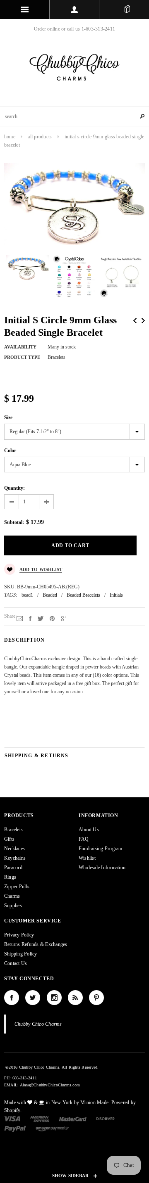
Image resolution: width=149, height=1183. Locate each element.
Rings (10, 877)
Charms (12, 896)
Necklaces (14, 848)
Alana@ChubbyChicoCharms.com (50, 1085)
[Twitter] (40, 618)
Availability (20, 346)
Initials (116, 595)
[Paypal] (15, 1128)
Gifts (9, 839)
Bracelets (13, 829)
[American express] (39, 1118)
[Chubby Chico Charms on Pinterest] (96, 997)
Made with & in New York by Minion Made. (57, 1102)
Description (24, 640)
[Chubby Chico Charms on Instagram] (54, 997)
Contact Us (15, 963)
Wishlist (87, 858)
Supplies (13, 905)
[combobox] (74, 116)
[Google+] (63, 618)
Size (8, 417)
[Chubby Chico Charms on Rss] (75, 997)
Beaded (50, 595)
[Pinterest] (52, 618)
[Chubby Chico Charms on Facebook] (11, 997)
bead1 (27, 595)
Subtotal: (14, 522)
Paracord (13, 867)
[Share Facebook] (30, 618)
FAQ (84, 839)
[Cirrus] (52, 1128)
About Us (89, 829)
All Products (40, 137)
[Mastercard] (73, 1118)
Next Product (143, 320)
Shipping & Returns (37, 756)
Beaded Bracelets (83, 595)
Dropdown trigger (74, 9)
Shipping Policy (20, 954)
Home (9, 137)
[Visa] (12, 1118)
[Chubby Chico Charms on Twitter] (32, 997)
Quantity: (14, 488)
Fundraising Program (101, 848)
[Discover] (105, 1118)
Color (10, 450)
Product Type (22, 357)
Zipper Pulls (16, 886)
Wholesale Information (102, 867)
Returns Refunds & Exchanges (35, 944)
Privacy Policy (19, 935)
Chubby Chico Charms (38, 1024)
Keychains (15, 858)
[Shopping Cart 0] (127, 9)
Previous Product (135, 320)
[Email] (20, 618)
